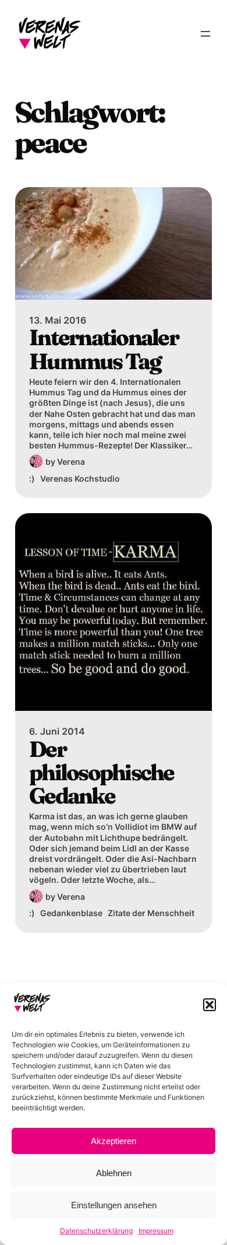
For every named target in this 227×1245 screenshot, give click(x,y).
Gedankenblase (71, 913)
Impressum (156, 1230)
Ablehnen (114, 1173)
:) (32, 478)
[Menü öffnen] (205, 34)
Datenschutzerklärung (96, 1230)
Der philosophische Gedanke (101, 773)
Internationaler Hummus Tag (103, 349)
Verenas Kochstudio (80, 478)
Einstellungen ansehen (114, 1205)
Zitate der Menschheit (151, 913)
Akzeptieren (113, 1141)
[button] (209, 1005)
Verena (71, 462)
